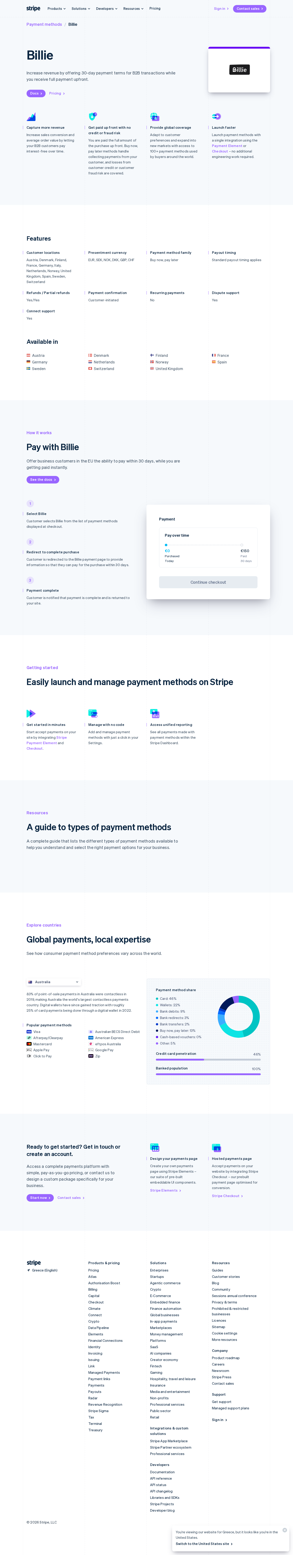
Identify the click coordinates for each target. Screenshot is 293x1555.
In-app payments (163, 1321)
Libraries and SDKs (165, 1497)
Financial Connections (105, 1340)
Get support (221, 1401)
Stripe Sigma (98, 1410)
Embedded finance (165, 1302)
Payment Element (227, 145)
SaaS (154, 1347)
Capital (93, 1295)
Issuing (93, 1359)
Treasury (95, 1430)
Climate (94, 1308)
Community (221, 1289)
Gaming (156, 1372)
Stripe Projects (162, 1504)
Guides (217, 1270)
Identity (94, 1347)
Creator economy (164, 1359)
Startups (157, 1276)
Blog (215, 1283)
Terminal (95, 1423)
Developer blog (162, 1510)
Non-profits (159, 1398)
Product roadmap (226, 1357)
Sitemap (218, 1326)
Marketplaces (161, 1327)
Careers (218, 1364)
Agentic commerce (165, 1283)
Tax (91, 1417)
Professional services (167, 1404)
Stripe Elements (164, 1190)
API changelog (161, 1491)
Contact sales (248, 8)
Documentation (162, 1472)
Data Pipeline (98, 1327)
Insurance (157, 1385)
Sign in (219, 8)
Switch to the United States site (202, 1543)
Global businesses (164, 1315)
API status (158, 1484)
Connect (95, 1315)
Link (91, 1366)
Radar (93, 1398)
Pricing (154, 8)
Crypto (93, 1321)
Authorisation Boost (104, 1283)
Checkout (220, 151)
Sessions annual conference (234, 1295)
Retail (154, 1417)
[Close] (284, 1531)
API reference (161, 1478)
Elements (95, 1334)
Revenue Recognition (105, 1404)
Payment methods (44, 24)
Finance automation (166, 1308)
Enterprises (159, 1270)
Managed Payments (104, 1372)
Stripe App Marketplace (169, 1441)
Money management (166, 1334)
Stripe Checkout (225, 1195)
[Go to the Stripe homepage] (32, 1263)
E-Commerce (160, 1295)
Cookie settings (224, 1333)
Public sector (160, 1410)
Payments (96, 1385)
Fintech (156, 1366)
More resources (224, 1339)
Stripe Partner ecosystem (170, 1447)
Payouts (94, 1391)
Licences (219, 1320)
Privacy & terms (224, 1302)
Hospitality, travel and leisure (173, 1378)
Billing (92, 1289)
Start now (38, 1197)
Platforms (158, 1340)
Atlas (92, 1276)
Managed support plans (230, 1408)
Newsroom (220, 1370)
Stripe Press (221, 1377)
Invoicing (95, 1353)
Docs (34, 93)
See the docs (41, 479)
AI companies (160, 1353)
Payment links (99, 1378)
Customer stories (226, 1276)
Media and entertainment (170, 1391)
